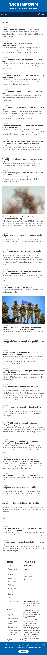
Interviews (28, 565)
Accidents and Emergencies (13, 602)
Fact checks (12, 581)
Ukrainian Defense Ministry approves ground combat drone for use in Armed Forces (23, 272)
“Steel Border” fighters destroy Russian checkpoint (22, 475)
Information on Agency (13, 614)
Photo (26, 569)
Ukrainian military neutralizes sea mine (17, 287)
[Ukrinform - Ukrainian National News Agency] (23, 4)
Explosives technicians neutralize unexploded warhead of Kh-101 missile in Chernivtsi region (20, 460)
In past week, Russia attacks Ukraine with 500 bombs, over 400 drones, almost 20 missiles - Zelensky (23, 342)
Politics (10, 574)
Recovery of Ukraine (12, 570)
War (9, 565)
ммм (3, 345)
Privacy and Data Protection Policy (29, 647)
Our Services (12, 627)
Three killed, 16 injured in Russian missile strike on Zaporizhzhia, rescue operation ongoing (22, 160)
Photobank (33, 9)
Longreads (28, 576)
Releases (28, 580)
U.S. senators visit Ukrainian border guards (19, 519)
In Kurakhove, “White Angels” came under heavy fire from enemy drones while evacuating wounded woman (22, 143)
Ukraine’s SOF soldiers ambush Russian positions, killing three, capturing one (22, 424)
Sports (10, 594)
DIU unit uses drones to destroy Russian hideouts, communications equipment (22, 353)
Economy (11, 578)
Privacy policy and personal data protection (14, 632)
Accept (23, 651)
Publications (29, 562)
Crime (10, 597)
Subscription (13, 9)
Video (26, 573)
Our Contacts (13, 618)
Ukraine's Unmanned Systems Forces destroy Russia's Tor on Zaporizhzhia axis (20, 442)
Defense (11, 585)
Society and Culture (12, 589)
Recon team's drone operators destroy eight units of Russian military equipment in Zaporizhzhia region (22, 252)
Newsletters (23, 9)
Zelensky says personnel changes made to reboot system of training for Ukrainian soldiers (21, 328)
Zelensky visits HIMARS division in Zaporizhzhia (21, 29)
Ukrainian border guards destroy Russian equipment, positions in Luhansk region (23, 218)
